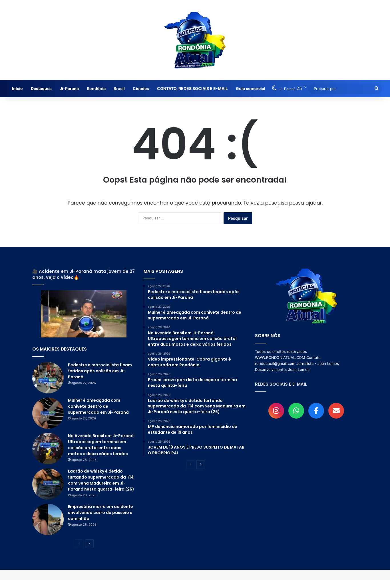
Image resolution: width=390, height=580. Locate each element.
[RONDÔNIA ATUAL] (195, 40)
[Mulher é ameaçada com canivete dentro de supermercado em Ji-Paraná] (48, 413)
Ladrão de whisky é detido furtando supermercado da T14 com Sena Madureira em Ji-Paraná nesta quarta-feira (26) (101, 480)
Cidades (141, 88)
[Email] (336, 411)
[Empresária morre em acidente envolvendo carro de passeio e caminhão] (48, 519)
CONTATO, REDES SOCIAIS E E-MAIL (192, 88)
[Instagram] (276, 411)
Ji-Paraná (69, 88)
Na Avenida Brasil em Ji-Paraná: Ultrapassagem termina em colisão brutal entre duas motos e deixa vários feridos (101, 445)
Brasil (119, 88)
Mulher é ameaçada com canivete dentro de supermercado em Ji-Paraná (98, 406)
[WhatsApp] (296, 411)
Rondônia (96, 88)
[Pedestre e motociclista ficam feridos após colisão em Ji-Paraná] (48, 377)
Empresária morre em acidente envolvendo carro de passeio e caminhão (100, 512)
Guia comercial (250, 88)
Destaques (41, 88)
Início (17, 88)
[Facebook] (316, 411)
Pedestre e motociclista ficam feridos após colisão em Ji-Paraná (100, 371)
